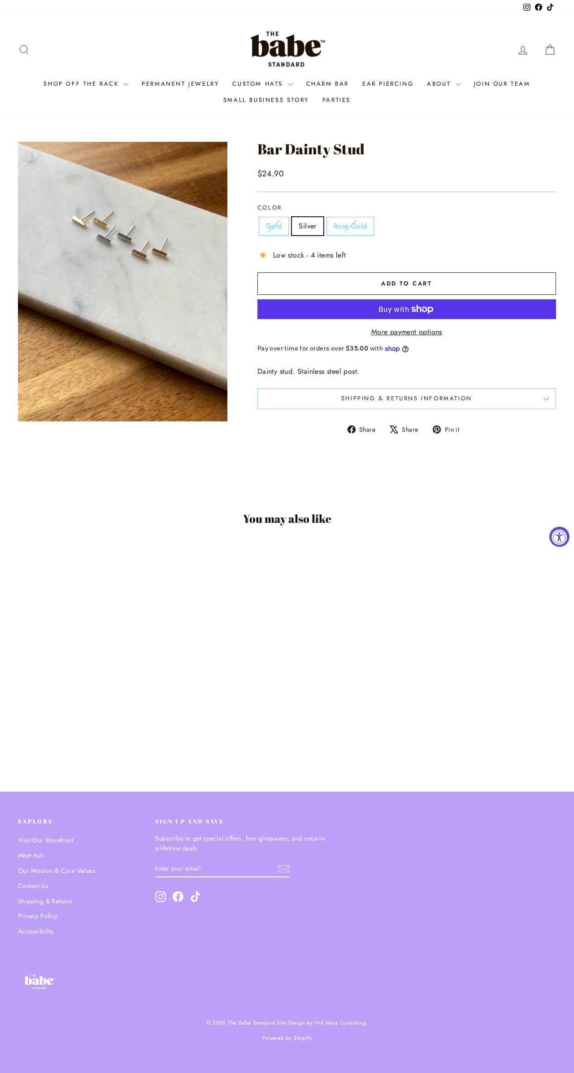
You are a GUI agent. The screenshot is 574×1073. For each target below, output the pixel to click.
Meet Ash (30, 855)
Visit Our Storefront (45, 840)
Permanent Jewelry (180, 83)
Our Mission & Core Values (56, 870)
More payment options (406, 332)
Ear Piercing (387, 83)
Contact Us (33, 885)
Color (269, 207)
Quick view (81, 706)
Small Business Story (266, 100)
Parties (336, 100)
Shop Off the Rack (82, 83)
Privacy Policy (38, 915)
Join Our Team (502, 83)
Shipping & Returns (45, 901)
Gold (274, 226)
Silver (307, 226)
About (440, 83)
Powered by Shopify (287, 1038)
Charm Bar (327, 83)
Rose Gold (350, 226)
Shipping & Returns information (406, 398)
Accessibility (35, 931)
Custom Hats (259, 83)
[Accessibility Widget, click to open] (559, 536)
